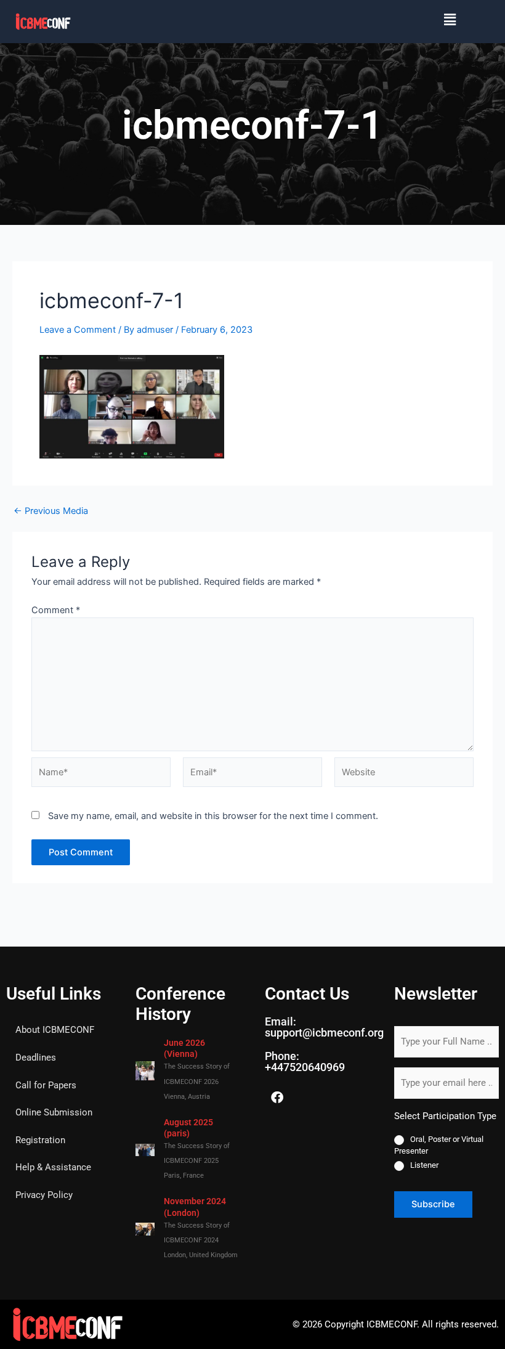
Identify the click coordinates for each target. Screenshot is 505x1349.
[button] (277, 19)
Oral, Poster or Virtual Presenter (438, 1145)
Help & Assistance (53, 1167)
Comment (55, 610)
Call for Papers (45, 1085)
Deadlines (35, 1057)
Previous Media (51, 511)
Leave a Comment (77, 329)
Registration (40, 1140)
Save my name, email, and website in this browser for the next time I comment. (213, 815)
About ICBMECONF (54, 1029)
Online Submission (53, 1112)
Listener (424, 1165)
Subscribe (433, 1204)
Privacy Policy (44, 1194)
